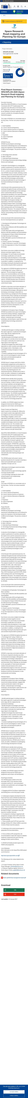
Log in (14, 6)
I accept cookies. (14, 1091)
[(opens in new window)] (6, 5)
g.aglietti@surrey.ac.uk (19, 870)
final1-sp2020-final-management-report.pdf (14, 877)
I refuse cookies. (14, 1095)
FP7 (4, 15)
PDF (15, 894)
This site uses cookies (9, 1086)
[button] (18, 6)
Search (21, 6)
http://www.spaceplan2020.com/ (10, 855)
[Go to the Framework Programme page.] (14, 26)
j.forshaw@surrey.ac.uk (16, 866)
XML (15, 890)
